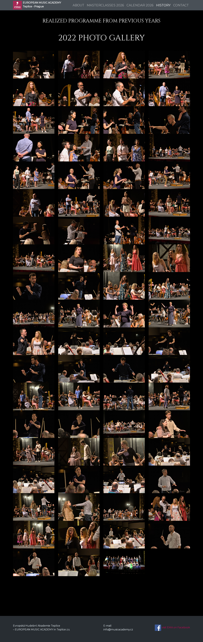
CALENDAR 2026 (140, 5)
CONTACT (181, 5)
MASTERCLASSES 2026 (105, 5)
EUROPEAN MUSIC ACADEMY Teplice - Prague (42, 4)
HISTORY (163, 5)
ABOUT (78, 5)
